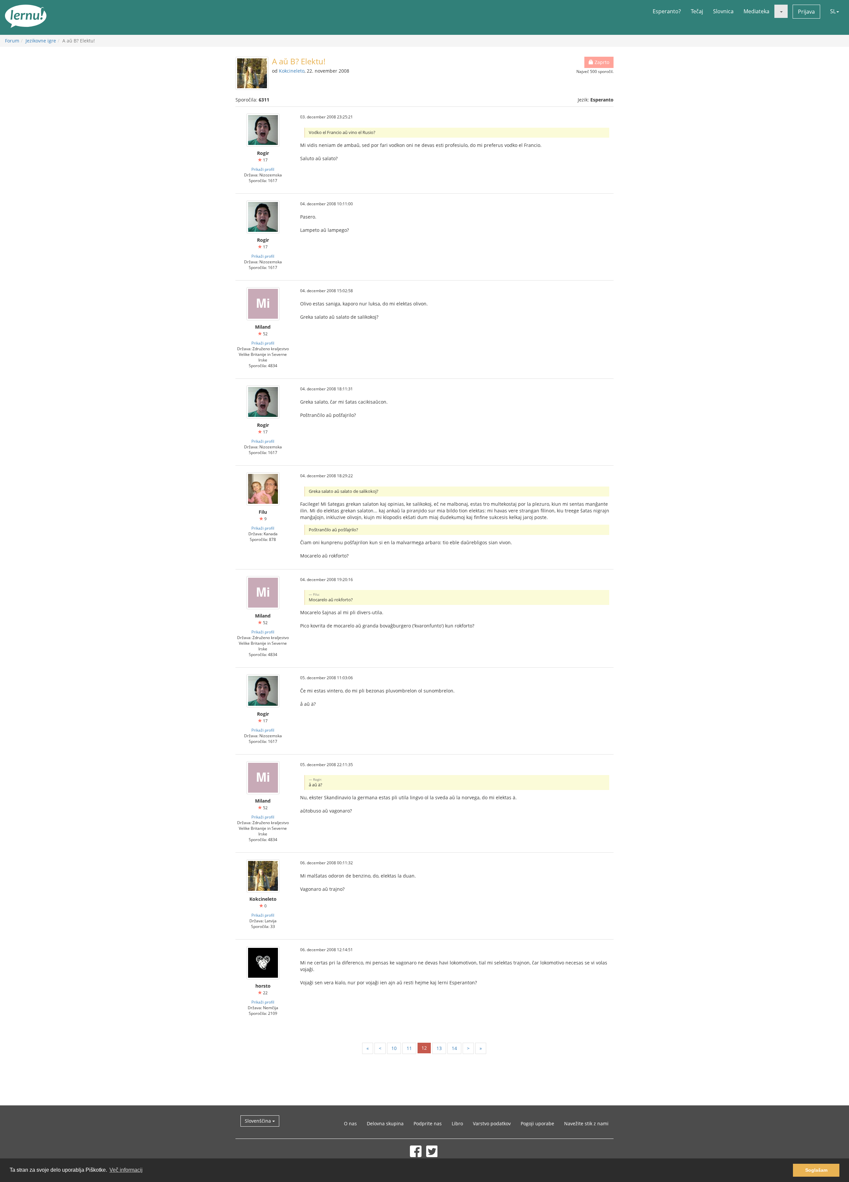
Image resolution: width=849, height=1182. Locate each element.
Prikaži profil (262, 169)
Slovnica (723, 11)
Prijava (806, 11)
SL (833, 11)
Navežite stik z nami (586, 1123)
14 (454, 1048)
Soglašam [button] (816, 1170)
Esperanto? (667, 11)
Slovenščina (258, 1121)
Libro (457, 1123)
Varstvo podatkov (492, 1123)
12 (424, 1048)
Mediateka (756, 11)
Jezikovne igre (41, 40)
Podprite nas (428, 1123)
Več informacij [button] (126, 1170)
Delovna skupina (385, 1123)
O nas (350, 1123)
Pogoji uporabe (537, 1123)
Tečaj (697, 11)
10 (394, 1048)
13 (439, 1048)
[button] (781, 11)
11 (409, 1048)
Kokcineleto (291, 71)
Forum (12, 40)
